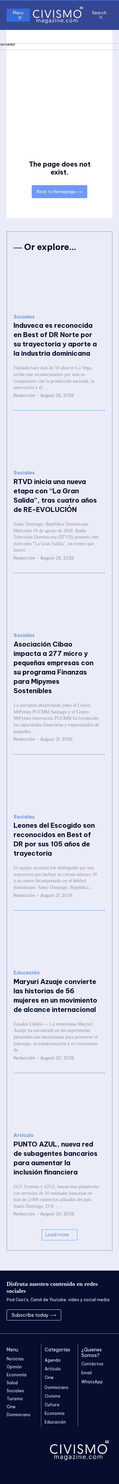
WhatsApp (92, 1381)
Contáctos (92, 1363)
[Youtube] (109, 1315)
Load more (57, 1235)
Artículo (24, 1135)
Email (86, 1372)
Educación (27, 973)
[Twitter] (100, 1315)
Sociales (24, 317)
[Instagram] (92, 1315)
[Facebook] (83, 1315)
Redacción (24, 395)
